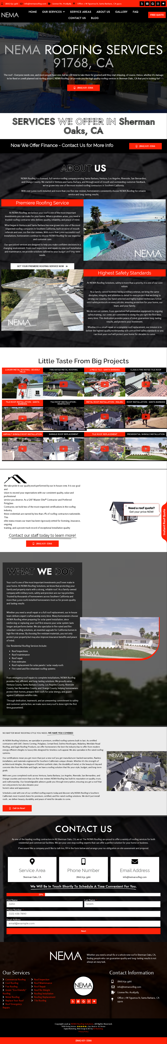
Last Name (90, 900)
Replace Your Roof (14, 1000)
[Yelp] (142, 3)
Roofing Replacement (44, 997)
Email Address (13, 919)
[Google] (152, 3)
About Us (103, 12)
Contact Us (77, 18)
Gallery (121, 12)
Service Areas (80, 12)
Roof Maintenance (43, 982)
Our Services (52, 12)
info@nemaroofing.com (35, 3)
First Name (12, 900)
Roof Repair (40, 986)
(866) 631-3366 (11, 3)
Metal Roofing (12, 997)
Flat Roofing (11, 986)
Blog (95, 18)
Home (33, 12)
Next (83, 931)
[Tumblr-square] (147, 3)
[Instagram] (158, 3)
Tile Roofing (40, 1000)
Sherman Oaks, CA (128, 78)
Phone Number (14, 910)
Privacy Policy (83, 1031)
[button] (22, 386)
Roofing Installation (43, 993)
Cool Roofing (11, 982)
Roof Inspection (41, 979)
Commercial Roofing (15, 979)
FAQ (135, 12)
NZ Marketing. (98, 1029)
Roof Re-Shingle (42, 989)
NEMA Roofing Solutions (82, 1024)
